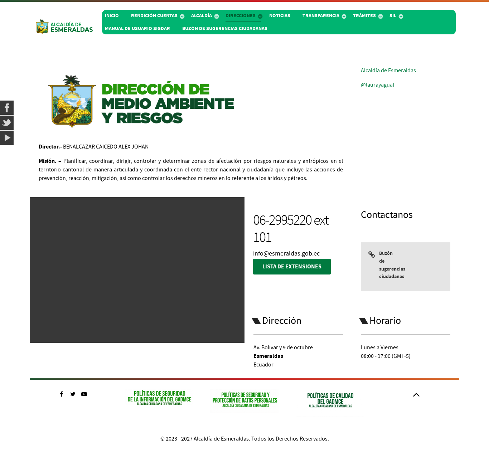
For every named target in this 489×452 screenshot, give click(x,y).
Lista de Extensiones (291, 267)
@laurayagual (377, 84)
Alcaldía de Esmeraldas (388, 70)
